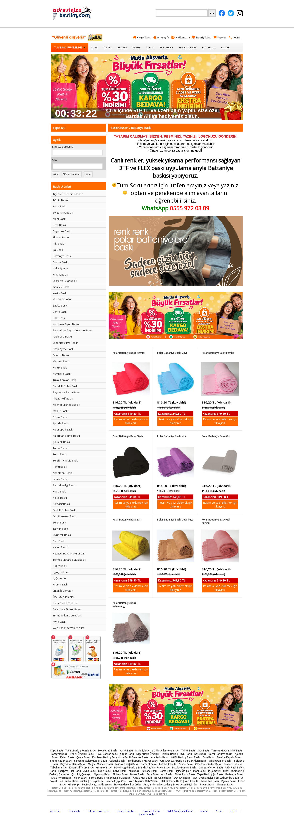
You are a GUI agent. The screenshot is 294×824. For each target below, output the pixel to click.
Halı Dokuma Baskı (171, 781)
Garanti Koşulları (126, 810)
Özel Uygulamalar (63, 597)
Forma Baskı (60, 417)
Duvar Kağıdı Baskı (124, 767)
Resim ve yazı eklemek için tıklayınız (131, 421)
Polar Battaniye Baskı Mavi (172, 353)
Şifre (55, 160)
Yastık (136, 47)
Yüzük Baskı (191, 781)
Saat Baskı (59, 318)
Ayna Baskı (59, 621)
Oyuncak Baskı (62, 535)
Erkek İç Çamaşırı (63, 590)
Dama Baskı (166, 771)
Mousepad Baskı (63, 429)
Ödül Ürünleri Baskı (64, 510)
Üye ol (88, 174)
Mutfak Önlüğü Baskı (126, 764)
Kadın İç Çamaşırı (59, 774)
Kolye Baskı (60, 497)
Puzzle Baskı (60, 262)
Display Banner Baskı (184, 767)
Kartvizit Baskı (61, 504)
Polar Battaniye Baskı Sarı (127, 519)
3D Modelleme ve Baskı (67, 615)
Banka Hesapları (147, 813)
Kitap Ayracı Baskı (63, 349)
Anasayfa (163, 37)
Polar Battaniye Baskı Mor (171, 436)
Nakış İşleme (60, 268)
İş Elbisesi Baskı (62, 336)
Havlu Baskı (60, 466)
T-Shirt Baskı (60, 200)
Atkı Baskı (58, 243)
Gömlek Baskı (61, 287)
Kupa (94, 47)
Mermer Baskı (61, 361)
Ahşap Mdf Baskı (63, 398)
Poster (225, 47)
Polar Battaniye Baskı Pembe (218, 353)
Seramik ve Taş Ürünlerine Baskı (72, 330)
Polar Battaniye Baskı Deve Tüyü (175, 519)
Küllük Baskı (60, 367)
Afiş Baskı (134, 771)
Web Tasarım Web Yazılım (68, 628)
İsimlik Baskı (60, 479)
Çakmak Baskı (61, 442)
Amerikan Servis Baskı (66, 435)
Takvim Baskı (169, 754)
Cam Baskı (59, 541)
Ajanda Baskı (61, 423)
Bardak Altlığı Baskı (64, 485)
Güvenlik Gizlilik (151, 810)
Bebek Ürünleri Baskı (65, 386)
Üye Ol (233, 810)
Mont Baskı (59, 219)
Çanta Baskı (60, 312)
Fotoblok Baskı (167, 764)
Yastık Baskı (60, 293)
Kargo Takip (144, 37)
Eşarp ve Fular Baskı (65, 281)
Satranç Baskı (149, 771)
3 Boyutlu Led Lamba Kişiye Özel (108, 781)
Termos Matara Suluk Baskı (69, 559)
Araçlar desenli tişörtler (157, 784)
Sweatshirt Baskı (63, 212)
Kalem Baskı (60, 547)
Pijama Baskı (60, 584)
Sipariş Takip (203, 37)
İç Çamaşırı (59, 578)
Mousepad (166, 47)
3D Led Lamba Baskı (227, 777)
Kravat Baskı (60, 274)
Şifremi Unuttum (71, 174)
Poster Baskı (186, 764)
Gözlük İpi (73, 784)
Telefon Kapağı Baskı (65, 460)
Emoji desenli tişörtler (185, 784)
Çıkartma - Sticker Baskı (67, 609)
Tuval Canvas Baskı (64, 380)
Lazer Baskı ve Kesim (65, 343)
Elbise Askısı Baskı (185, 774)
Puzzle (122, 47)
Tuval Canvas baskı (107, 754)
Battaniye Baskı (62, 256)
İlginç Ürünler (61, 572)
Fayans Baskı (61, 355)
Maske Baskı (60, 411)
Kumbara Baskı (62, 374)
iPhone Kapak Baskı (61, 760)
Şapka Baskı (60, 305)
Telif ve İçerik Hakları (98, 810)
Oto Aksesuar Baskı (65, 516)
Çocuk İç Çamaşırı (81, 774)
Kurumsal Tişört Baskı (66, 324)
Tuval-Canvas (187, 47)
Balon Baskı (193, 757)
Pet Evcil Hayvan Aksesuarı (69, 553)
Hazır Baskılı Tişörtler (65, 603)
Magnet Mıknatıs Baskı (66, 405)
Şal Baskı (58, 250)
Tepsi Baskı (60, 454)
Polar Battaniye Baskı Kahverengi (124, 604)
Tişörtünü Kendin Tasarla (68, 194)
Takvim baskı (61, 528)
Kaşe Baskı (200, 754)
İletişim (237, 37)
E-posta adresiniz (62, 146)
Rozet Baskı (60, 566)
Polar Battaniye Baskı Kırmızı (129, 353)
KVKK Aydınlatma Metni (179, 810)
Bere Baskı (59, 225)
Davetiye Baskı (182, 777)
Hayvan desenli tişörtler (127, 784)
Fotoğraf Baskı (59, 754)
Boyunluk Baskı (62, 231)
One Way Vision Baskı (211, 767)
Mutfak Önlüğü (62, 299)
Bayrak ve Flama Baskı (66, 392)
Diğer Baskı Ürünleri (147, 754)
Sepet (219, 810)
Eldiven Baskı (61, 237)
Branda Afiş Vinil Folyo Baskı (154, 767)
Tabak (150, 47)
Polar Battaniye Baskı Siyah (128, 436)
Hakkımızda (183, 37)
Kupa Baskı (59, 206)
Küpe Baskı (59, 491)
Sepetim (222, 37)
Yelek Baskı (60, 522)
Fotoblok (208, 47)
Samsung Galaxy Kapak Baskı (90, 760)
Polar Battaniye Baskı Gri (216, 436)
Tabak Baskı (60, 448)
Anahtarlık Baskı (62, 473)
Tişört (108, 47)
